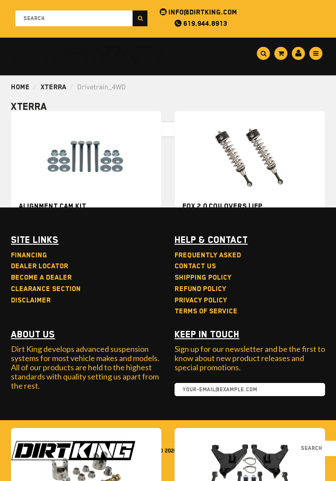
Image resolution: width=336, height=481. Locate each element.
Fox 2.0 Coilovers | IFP (222, 206)
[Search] (140, 18)
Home (20, 87)
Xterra (53, 87)
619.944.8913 (204, 24)
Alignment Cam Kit (52, 206)
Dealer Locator (39, 266)
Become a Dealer (41, 277)
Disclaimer (31, 300)
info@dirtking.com (202, 12)
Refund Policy (200, 289)
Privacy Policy (201, 300)
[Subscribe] (314, 390)
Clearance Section (46, 289)
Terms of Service (206, 311)
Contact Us (195, 266)
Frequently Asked (208, 255)
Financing (29, 255)
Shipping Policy (203, 277)
